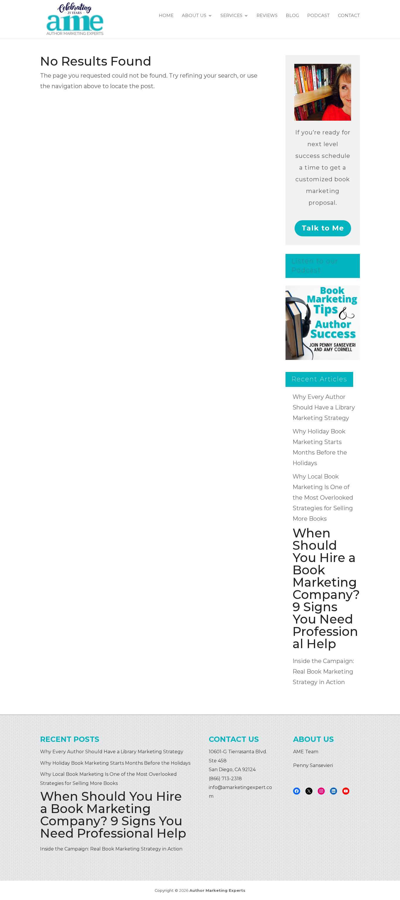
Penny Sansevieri (313, 765)
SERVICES (231, 15)
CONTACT (349, 15)
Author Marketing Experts (217, 890)
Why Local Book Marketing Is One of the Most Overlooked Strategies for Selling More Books (323, 497)
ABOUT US (194, 15)
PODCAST (318, 15)
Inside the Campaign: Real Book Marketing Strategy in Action (323, 672)
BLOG (292, 15)
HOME (166, 15)
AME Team (305, 751)
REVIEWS (267, 15)
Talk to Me (323, 228)
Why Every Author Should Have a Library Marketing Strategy (324, 407)
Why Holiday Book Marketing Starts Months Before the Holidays (115, 763)
